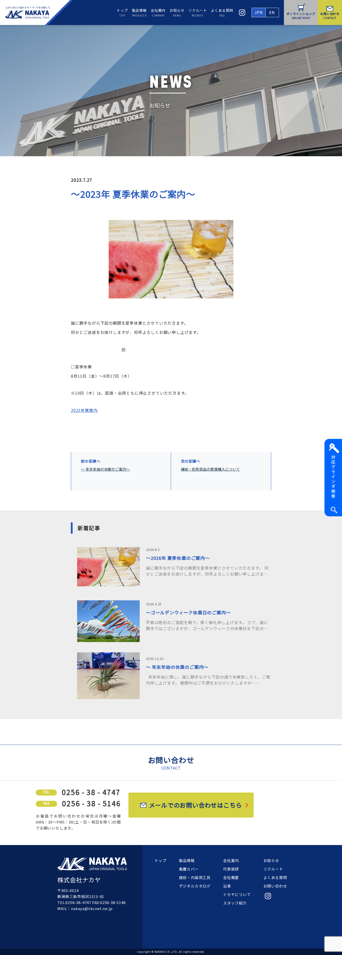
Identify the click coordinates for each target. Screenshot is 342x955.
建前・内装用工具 (195, 877)
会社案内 (158, 12)
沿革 (227, 886)
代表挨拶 (231, 869)
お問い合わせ (275, 886)
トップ (122, 12)
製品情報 (139, 12)
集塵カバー (189, 869)
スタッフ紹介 (235, 903)
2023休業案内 (84, 410)
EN (272, 12)
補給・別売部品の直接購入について (210, 469)
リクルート (197, 12)
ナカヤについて (237, 894)
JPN (258, 12)
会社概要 (231, 877)
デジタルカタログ (195, 886)
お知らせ (176, 12)
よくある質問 (222, 12)
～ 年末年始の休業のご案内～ (105, 469)
